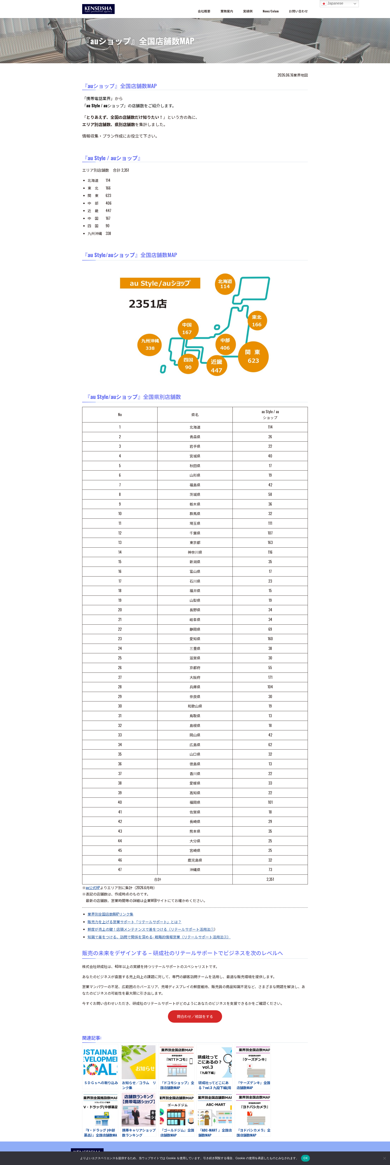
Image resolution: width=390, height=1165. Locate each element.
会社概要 (204, 11)
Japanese (335, 3)
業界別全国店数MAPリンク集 (110, 914)
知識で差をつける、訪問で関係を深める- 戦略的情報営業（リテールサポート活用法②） (159, 937)
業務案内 (227, 11)
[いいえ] (384, 1158)
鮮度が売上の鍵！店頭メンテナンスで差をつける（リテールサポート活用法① (151, 929)
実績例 (248, 11)
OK (305, 1158)
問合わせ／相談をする (195, 1016)
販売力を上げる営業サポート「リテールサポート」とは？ (134, 921)
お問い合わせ (298, 11)
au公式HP (93, 887)
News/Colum (271, 11)
